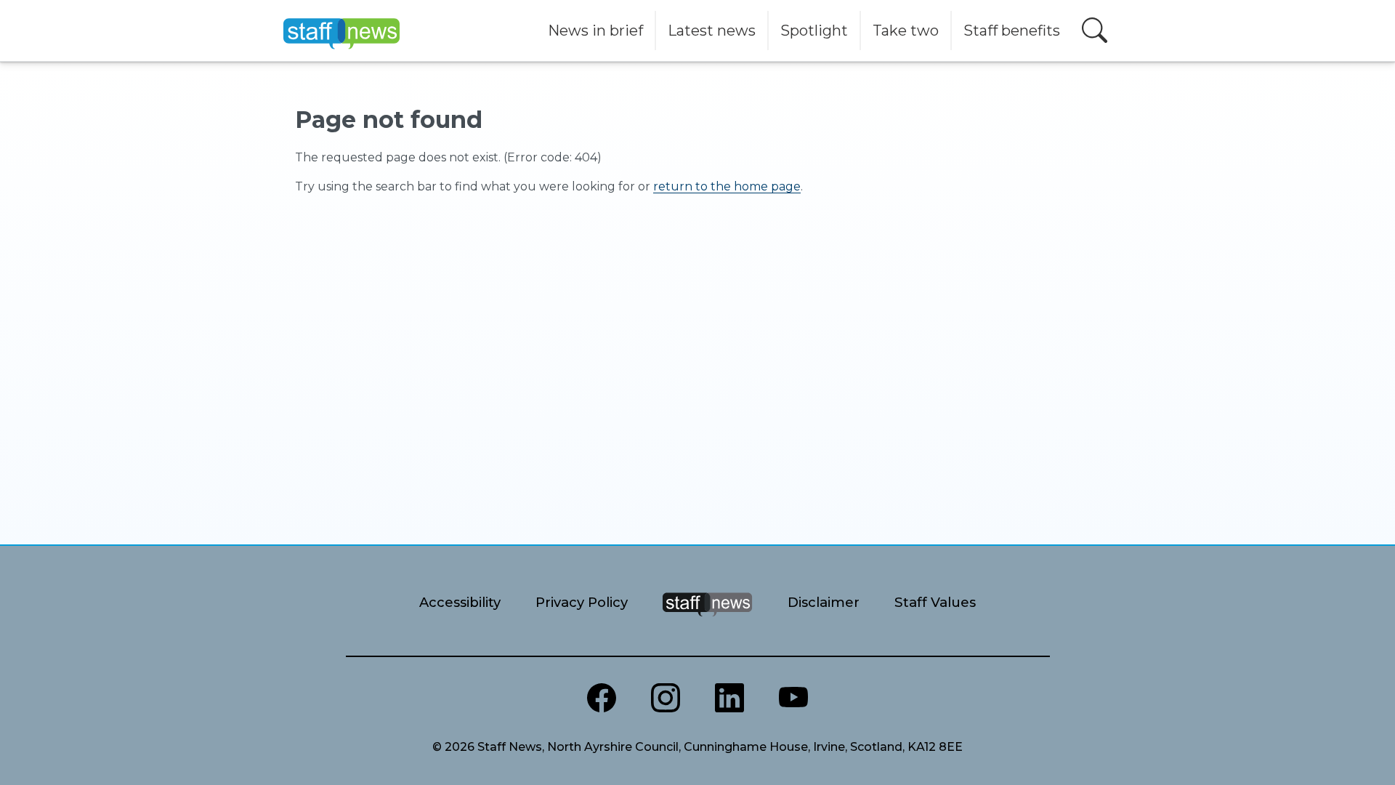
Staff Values (935, 602)
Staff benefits (1011, 30)
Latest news (712, 30)
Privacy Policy (581, 602)
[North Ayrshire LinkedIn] (729, 697)
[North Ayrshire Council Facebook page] (601, 697)
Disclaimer (824, 602)
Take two (906, 30)
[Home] (341, 30)
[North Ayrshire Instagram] (665, 697)
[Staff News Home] (707, 622)
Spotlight (814, 30)
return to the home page (727, 186)
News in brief (595, 30)
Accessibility (460, 602)
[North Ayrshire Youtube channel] (793, 697)
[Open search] (1094, 30)
